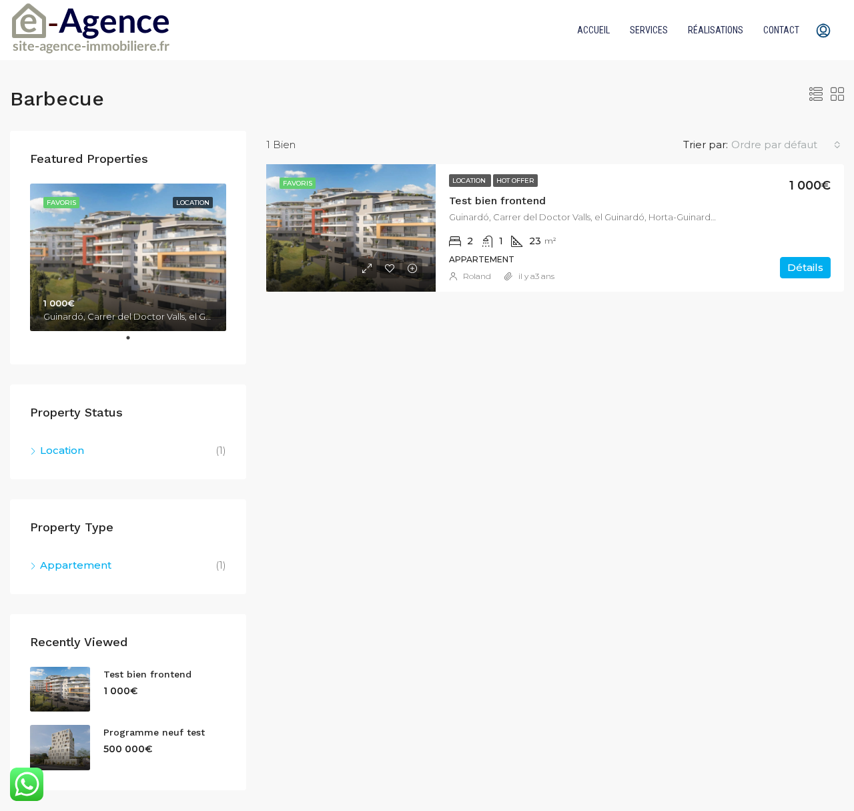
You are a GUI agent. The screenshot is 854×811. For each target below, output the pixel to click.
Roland (477, 276)
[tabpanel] (128, 257)
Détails (805, 267)
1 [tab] (134, 343)
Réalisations (715, 30)
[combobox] (786, 145)
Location (470, 180)
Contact (781, 30)
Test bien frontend (497, 200)
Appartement (75, 565)
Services (649, 30)
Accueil (593, 30)
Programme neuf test (154, 732)
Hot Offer (515, 180)
